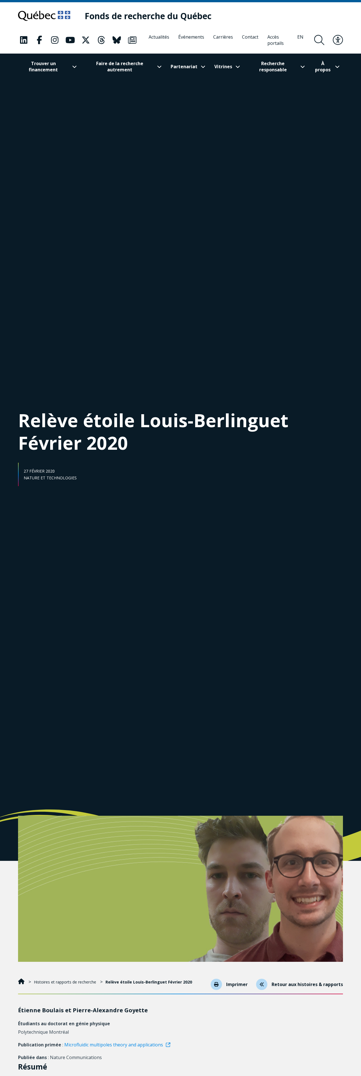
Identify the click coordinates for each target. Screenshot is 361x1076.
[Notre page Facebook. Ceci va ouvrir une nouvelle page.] (39, 40)
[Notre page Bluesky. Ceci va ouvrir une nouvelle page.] (116, 40)
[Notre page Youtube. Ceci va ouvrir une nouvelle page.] (70, 40)
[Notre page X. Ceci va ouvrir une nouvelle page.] (85, 40)
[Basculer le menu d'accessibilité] (338, 40)
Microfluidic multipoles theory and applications (113, 1045)
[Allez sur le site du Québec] (44, 16)
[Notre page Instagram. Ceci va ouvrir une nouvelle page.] (54, 40)
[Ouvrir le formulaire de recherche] (319, 40)
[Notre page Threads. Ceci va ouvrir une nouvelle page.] (101, 40)
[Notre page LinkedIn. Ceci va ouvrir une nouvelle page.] (23, 40)
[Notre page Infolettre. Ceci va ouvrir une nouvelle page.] (132, 40)
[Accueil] (22, 982)
